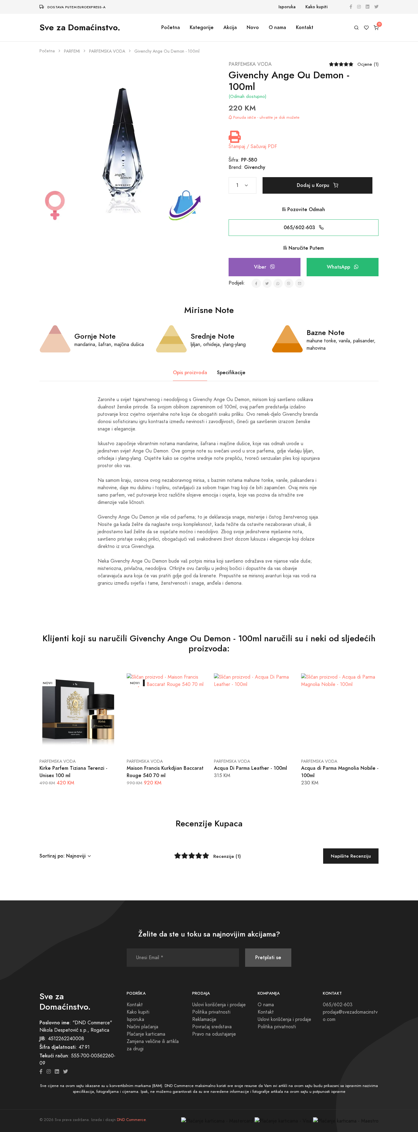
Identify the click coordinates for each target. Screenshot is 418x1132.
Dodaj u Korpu (314, 185)
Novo (253, 27)
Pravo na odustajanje (214, 1034)
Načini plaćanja (142, 1026)
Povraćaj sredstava (212, 1026)
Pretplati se (268, 957)
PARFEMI (72, 51)
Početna (170, 27)
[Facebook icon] (41, 1071)
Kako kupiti (316, 7)
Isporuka (287, 7)
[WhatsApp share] (278, 283)
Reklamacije (204, 1019)
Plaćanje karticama (146, 1034)
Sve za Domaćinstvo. (79, 27)
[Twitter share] (267, 283)
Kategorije (202, 27)
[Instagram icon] (49, 1071)
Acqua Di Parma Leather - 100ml (250, 768)
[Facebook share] (256, 283)
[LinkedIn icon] (57, 1071)
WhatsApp (339, 266)
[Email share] (299, 283)
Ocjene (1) (368, 64)
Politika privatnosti (211, 1012)
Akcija (230, 27)
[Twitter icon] (65, 1071)
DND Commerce (131, 1120)
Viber (261, 266)
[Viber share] (289, 283)
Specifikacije (231, 372)
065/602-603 (300, 227)
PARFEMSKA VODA (107, 51)
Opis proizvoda (190, 372)
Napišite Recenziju (351, 856)
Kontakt (304, 27)
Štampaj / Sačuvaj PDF (253, 146)
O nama (277, 27)
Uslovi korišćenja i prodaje (219, 1004)
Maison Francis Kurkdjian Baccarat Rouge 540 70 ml (165, 772)
